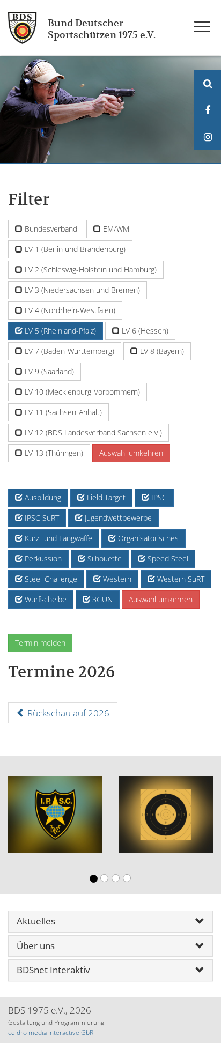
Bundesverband (50, 229)
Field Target (105, 497)
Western (116, 579)
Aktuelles (36, 921)
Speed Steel (166, 558)
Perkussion (42, 558)
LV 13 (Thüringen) (53, 453)
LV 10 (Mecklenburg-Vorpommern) (81, 392)
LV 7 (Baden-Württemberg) (68, 351)
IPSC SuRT (41, 518)
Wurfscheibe (45, 599)
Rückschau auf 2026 (67, 713)
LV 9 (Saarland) (48, 371)
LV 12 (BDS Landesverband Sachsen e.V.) (92, 432)
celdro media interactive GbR (50, 1032)
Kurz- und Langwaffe (57, 538)
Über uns (36, 946)
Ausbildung (42, 497)
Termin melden (40, 643)
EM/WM (115, 229)
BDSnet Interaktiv (53, 970)
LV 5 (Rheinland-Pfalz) (59, 331)
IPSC (158, 497)
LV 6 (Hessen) (144, 331)
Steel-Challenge (50, 579)
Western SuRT (179, 579)
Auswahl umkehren (131, 453)
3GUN (101, 599)
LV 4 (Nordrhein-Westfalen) (69, 310)
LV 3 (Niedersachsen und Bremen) (81, 290)
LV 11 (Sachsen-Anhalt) (62, 412)
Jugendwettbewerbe (117, 518)
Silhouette (103, 558)
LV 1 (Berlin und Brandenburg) (74, 249)
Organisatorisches (147, 538)
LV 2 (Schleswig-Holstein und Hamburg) (90, 269)
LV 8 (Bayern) (161, 351)
